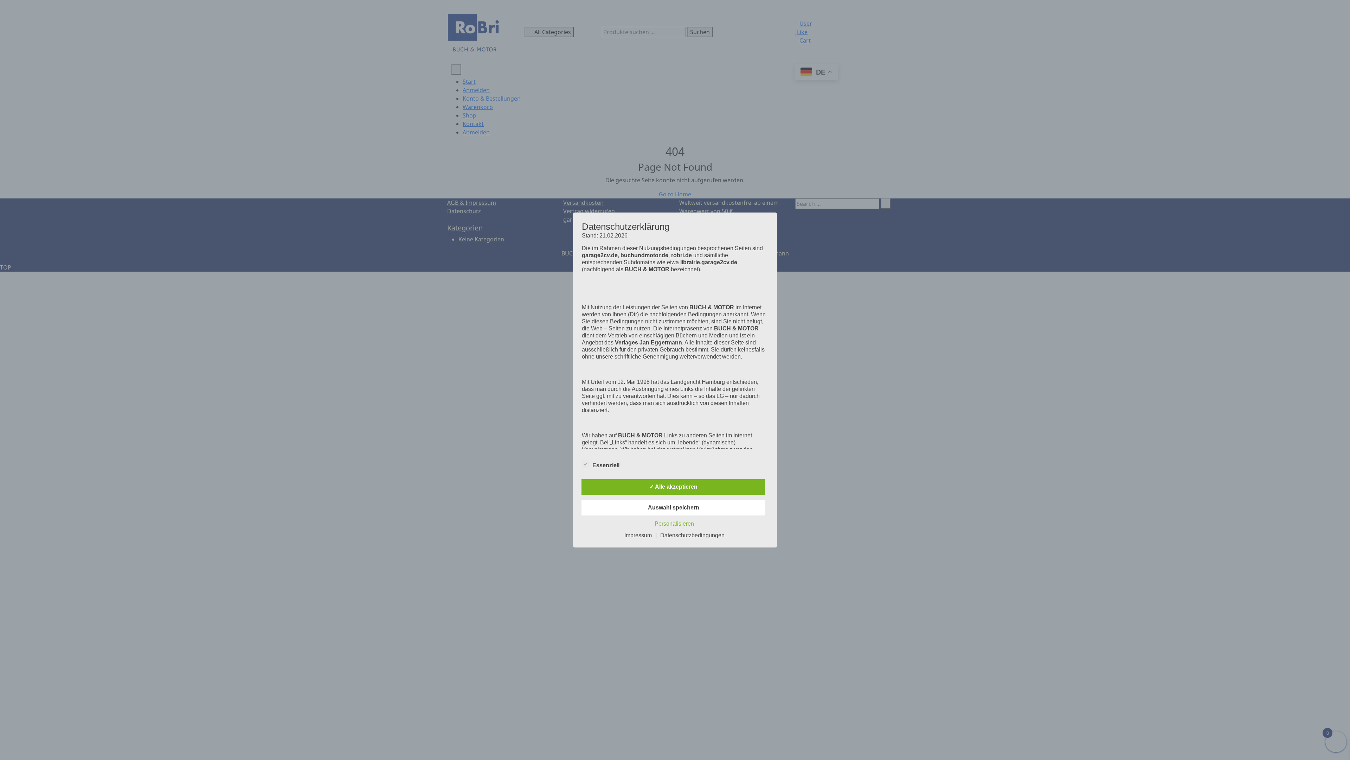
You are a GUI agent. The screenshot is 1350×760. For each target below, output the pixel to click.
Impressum (638, 535)
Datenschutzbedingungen (692, 535)
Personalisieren (674, 524)
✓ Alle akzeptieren (673, 487)
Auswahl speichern (673, 508)
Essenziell (605, 465)
